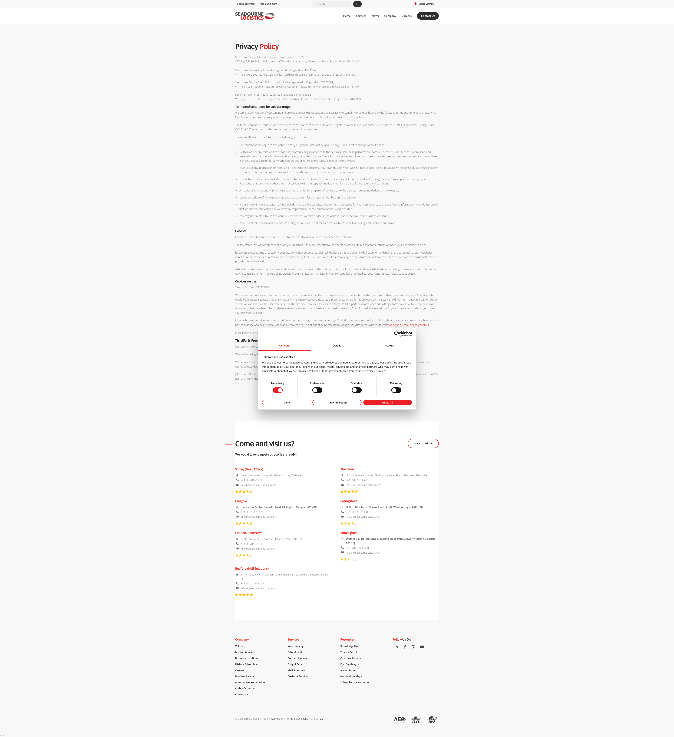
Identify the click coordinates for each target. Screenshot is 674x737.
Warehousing (295, 646)
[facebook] (404, 646)
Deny (286, 402)
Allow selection (337, 402)
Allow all (387, 402)
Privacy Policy (276, 718)
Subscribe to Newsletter (354, 682)
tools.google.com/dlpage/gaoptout (408, 325)
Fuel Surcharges (349, 664)
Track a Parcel (348, 652)
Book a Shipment (246, 3)
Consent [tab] (284, 345)
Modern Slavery (244, 676)
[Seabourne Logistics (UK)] (255, 18)
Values (239, 646)
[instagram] (413, 646)
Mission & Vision (245, 652)
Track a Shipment (267, 3)
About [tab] (390, 345)
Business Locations (246, 658)
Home (347, 16)
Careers (407, 16)
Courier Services (297, 658)
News (375, 16)
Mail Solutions (296, 670)
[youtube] (422, 646)
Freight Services (297, 664)
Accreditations (349, 670)
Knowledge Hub (349, 646)
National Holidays (351, 676)
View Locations (423, 443)
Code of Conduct (245, 688)
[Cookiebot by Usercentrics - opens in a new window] (396, 334)
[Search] (357, 4)
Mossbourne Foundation (250, 682)
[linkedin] (396, 646)
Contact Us (428, 16)
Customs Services (298, 676)
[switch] (317, 390)
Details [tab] (337, 345)
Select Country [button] (426, 3)
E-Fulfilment (295, 652)
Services (361, 16)
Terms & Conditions (297, 718)
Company (390, 16)
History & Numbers (246, 664)
